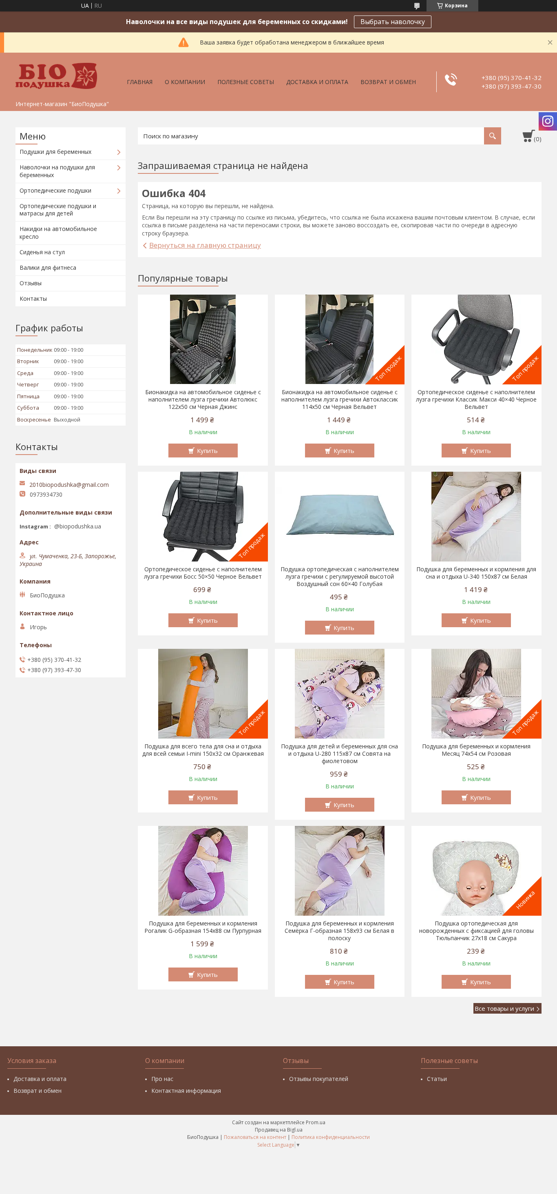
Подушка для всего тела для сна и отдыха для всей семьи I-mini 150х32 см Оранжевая (203, 750)
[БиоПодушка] (56, 75)
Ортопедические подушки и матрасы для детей (58, 209)
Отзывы (31, 283)
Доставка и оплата (317, 82)
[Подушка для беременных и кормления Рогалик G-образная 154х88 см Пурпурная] (203, 871)
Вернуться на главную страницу (205, 245)
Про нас (162, 1079)
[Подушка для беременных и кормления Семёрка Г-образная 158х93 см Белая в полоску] (340, 871)
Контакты (33, 298)
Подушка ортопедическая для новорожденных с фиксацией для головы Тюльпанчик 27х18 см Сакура (476, 931)
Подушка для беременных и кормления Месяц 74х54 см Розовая (476, 750)
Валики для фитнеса (48, 267)
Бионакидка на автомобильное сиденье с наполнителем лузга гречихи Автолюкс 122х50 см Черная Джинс (203, 399)
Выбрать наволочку (392, 21)
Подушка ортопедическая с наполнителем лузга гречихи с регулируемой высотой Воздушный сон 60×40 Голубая (340, 577)
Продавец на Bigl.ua (279, 1129)
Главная (140, 82)
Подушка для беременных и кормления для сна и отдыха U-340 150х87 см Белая (476, 573)
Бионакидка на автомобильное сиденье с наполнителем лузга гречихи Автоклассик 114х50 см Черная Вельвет (339, 399)
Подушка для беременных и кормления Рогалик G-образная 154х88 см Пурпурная (202, 927)
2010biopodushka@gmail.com (69, 484)
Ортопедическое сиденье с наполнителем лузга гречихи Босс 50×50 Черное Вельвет (203, 573)
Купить (207, 450)
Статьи (437, 1079)
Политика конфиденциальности (331, 1137)
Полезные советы (245, 82)
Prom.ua (315, 1122)
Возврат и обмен (388, 82)
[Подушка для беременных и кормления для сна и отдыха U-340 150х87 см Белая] (476, 516)
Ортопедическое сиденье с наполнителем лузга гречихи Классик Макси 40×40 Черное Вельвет (476, 399)
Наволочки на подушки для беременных (57, 171)
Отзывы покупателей (318, 1079)
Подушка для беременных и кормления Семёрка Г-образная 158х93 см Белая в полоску (339, 931)
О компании (185, 82)
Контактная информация (186, 1090)
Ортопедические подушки (55, 190)
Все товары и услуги (504, 1008)
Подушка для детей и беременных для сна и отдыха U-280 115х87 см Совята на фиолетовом (339, 754)
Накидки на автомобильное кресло (58, 232)
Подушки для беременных (55, 151)
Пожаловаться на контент (255, 1137)
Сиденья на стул (42, 252)
